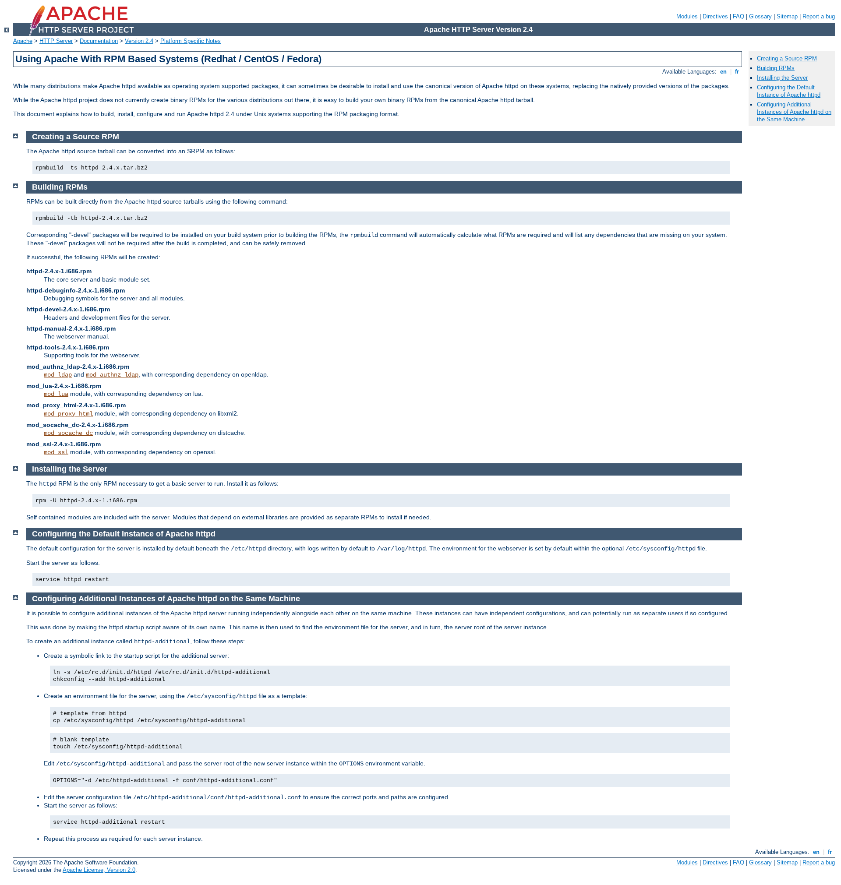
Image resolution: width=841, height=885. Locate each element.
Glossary (760, 16)
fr (737, 71)
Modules (687, 16)
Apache (22, 41)
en (723, 71)
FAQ (738, 16)
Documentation (99, 41)
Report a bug (818, 16)
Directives (715, 16)
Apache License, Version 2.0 (99, 870)
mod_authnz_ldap (112, 374)
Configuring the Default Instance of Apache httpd (788, 91)
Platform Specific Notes (190, 41)
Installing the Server (782, 77)
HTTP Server (56, 41)
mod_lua (56, 394)
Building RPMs (776, 68)
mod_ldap (58, 374)
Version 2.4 (139, 41)
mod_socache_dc (68, 433)
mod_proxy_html (68, 413)
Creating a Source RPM (787, 58)
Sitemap (787, 16)
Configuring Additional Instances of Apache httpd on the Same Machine (794, 112)
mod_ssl (56, 452)
